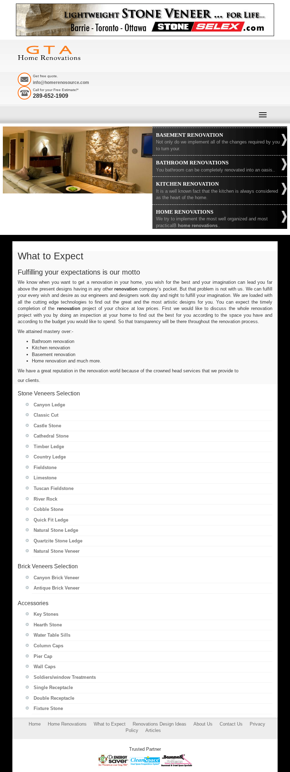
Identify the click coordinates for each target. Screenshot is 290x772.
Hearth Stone (48, 624)
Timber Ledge (49, 446)
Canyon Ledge (49, 404)
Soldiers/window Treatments (65, 677)
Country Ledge (50, 457)
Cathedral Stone (51, 436)
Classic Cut (46, 415)
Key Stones (46, 614)
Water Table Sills (52, 635)
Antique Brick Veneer (57, 588)
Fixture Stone (48, 708)
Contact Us (231, 724)
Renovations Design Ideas (159, 724)
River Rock (45, 499)
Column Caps (48, 645)
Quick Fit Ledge (51, 520)
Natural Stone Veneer (57, 551)
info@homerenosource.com (61, 82)
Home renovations (184, 212)
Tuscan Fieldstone (54, 488)
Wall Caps (45, 666)
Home (35, 724)
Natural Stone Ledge (56, 530)
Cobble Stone (48, 509)
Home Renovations (67, 724)
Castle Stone (47, 425)
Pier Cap (43, 656)
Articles (153, 730)
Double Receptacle (54, 698)
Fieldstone (45, 467)
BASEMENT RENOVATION (189, 135)
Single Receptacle (53, 687)
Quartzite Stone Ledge (58, 540)
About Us (203, 724)
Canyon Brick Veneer (56, 577)
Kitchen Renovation (187, 184)
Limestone (45, 477)
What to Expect (110, 724)
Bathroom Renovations (192, 162)
